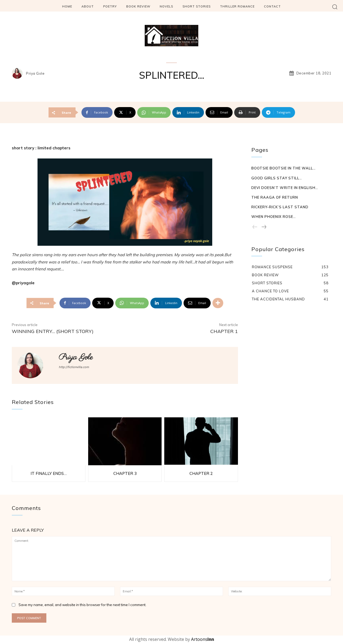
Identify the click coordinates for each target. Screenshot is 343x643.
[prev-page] (255, 227)
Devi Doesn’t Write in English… (284, 188)
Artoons (202, 639)
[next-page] (263, 227)
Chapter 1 (224, 331)
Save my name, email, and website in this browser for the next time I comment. (82, 605)
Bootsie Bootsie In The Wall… (283, 168)
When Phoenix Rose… (273, 216)
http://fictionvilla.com (74, 367)
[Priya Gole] (18, 73)
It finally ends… (49, 473)
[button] (335, 7)
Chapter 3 (125, 473)
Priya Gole (35, 73)
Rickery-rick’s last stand (279, 207)
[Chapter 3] (125, 441)
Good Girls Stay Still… (276, 178)
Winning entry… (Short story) (53, 331)
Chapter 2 (201, 473)
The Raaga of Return (274, 197)
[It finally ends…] (48, 441)
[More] (217, 303)
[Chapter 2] (201, 441)
